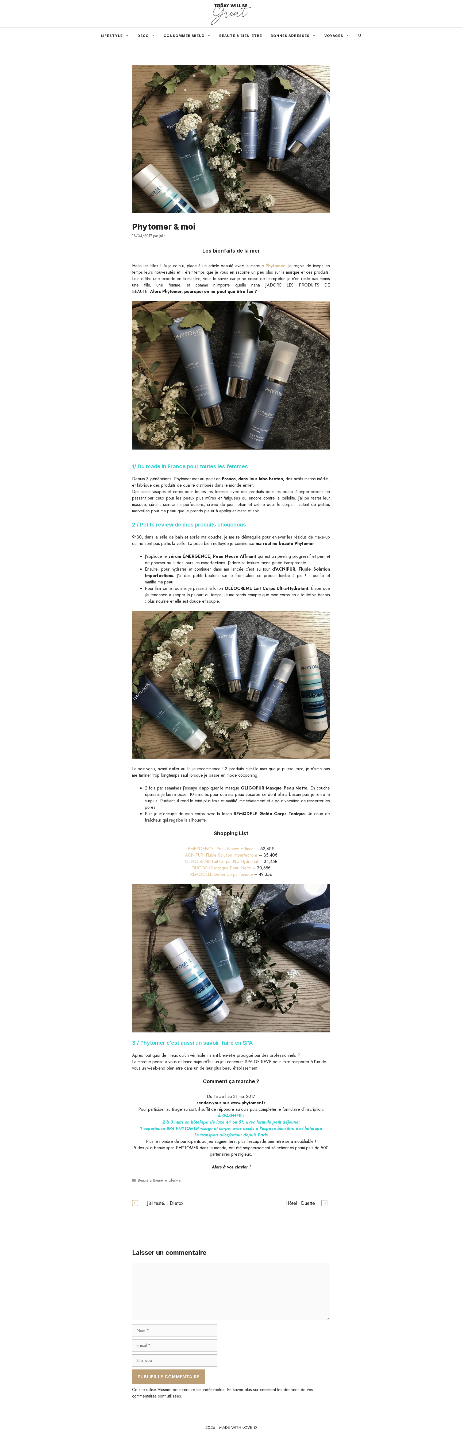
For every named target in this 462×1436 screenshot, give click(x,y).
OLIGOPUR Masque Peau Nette (221, 868)
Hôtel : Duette (300, 1203)
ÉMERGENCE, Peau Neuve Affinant (221, 849)
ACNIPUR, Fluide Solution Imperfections (221, 855)
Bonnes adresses (290, 35)
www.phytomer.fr (248, 1103)
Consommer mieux (184, 35)
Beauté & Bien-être (240, 35)
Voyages (333, 35)
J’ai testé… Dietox (165, 1203)
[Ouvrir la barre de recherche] (360, 36)
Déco (143, 35)
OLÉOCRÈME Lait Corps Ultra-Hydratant (221, 861)
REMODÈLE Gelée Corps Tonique (221, 874)
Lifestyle (112, 35)
